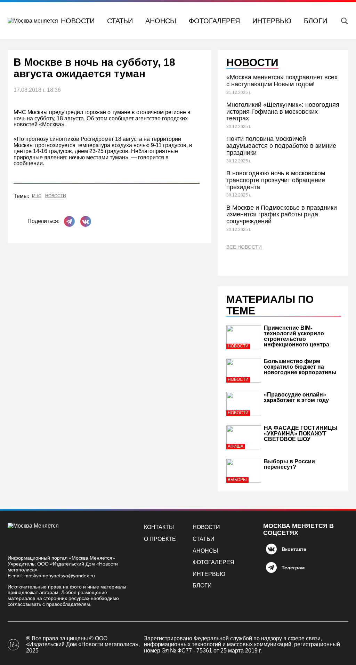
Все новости (244, 247)
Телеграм (293, 567)
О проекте (160, 539)
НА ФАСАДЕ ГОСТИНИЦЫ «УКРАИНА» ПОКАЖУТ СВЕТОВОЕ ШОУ (301, 433)
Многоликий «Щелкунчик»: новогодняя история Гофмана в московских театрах (282, 111)
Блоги (315, 21)
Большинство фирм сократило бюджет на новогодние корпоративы (300, 366)
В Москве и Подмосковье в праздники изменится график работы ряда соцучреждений (281, 214)
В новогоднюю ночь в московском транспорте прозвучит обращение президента (275, 180)
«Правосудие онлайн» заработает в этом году (296, 397)
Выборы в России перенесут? (289, 464)
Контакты (159, 527)
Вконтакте (294, 549)
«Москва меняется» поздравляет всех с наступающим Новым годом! (282, 81)
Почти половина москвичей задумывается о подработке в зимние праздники (281, 145)
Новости (78, 21)
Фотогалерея (214, 21)
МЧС (36, 196)
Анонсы (160, 21)
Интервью (271, 21)
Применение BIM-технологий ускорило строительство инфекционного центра (296, 336)
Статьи (120, 21)
